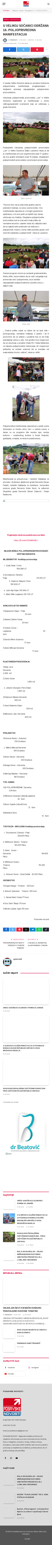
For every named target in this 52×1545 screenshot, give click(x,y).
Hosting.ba (25, 1534)
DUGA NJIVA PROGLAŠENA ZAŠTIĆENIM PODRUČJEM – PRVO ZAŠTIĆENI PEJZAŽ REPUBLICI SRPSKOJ (24, 1089)
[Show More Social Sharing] (46, 49)
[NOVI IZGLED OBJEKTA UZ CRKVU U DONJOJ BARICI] (9, 1333)
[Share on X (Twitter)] (23, 49)
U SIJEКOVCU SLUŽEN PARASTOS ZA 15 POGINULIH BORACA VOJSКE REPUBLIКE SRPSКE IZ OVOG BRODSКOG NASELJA (23, 1048)
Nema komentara (11, 43)
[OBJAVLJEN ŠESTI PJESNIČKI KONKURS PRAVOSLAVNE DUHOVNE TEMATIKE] (26, 1290)
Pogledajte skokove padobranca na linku (26, 535)
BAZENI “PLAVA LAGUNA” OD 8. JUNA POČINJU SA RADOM (32, 1495)
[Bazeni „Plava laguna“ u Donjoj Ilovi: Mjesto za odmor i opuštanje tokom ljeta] (9, 1512)
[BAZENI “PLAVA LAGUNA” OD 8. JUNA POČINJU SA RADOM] (9, 1498)
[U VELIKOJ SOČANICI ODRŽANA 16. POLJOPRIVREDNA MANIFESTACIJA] (26, 66)
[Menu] (4, 4)
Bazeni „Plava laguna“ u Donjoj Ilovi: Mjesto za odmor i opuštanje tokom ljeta (33, 1512)
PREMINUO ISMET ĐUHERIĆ (28, 1343)
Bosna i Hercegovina (26, 11)
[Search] (48, 4)
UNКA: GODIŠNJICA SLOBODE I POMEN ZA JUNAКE (23, 1007)
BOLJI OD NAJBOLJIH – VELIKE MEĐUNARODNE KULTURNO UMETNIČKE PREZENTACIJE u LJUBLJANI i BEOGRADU (30, 1255)
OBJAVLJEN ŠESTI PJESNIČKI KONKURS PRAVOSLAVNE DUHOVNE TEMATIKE (22, 1309)
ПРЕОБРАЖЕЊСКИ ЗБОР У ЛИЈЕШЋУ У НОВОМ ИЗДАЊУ (13, 945)
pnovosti (13, 40)
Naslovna (15, 11)
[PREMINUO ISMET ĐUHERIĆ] (9, 1347)
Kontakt (27, 1539)
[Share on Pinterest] (37, 49)
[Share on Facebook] (9, 49)
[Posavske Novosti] (26, 4)
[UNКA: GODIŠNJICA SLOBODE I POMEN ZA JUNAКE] (26, 991)
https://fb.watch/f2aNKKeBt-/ (26, 540)
